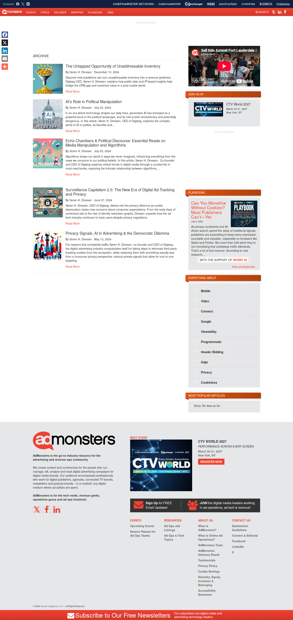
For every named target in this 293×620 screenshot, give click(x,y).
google (203, 321)
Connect (204, 311)
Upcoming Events (142, 526)
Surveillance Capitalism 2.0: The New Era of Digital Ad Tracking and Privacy (120, 192)
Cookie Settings (209, 571)
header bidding (209, 351)
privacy (203, 372)
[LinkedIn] (5, 51)
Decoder (60, 12)
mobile (202, 290)
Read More (73, 91)
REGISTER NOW (211, 462)
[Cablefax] (283, 4)
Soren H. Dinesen (81, 72)
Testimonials (206, 560)
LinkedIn (238, 547)
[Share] (5, 67)
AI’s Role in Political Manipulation (94, 101)
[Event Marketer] (228, 4)
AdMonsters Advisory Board (208, 553)
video (202, 301)
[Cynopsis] (248, 4)
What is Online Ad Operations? (210, 537)
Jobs (110, 12)
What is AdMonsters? (207, 528)
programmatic (208, 341)
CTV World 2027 (238, 104)
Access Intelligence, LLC (51, 606)
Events (31, 12)
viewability (206, 331)
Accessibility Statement (207, 592)
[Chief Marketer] (169, 4)
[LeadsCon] (265, 4)
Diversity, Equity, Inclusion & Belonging (209, 581)
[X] (5, 43)
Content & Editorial (245, 535)
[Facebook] (5, 35)
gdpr (201, 362)
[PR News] (211, 4)
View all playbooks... (244, 267)
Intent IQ (240, 260)
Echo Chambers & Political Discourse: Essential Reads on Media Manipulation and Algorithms (115, 143)
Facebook (239, 541)
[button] (274, 12)
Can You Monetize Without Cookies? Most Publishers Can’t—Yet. (208, 210)
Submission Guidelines (240, 528)
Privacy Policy (207, 566)
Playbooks (95, 12)
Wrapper (77, 12)
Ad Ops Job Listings (172, 528)
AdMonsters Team (210, 545)
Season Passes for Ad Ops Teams (142, 533)
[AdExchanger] (194, 4)
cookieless (206, 382)
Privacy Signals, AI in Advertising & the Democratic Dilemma (117, 233)
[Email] (5, 59)
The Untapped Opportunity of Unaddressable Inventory (113, 66)
